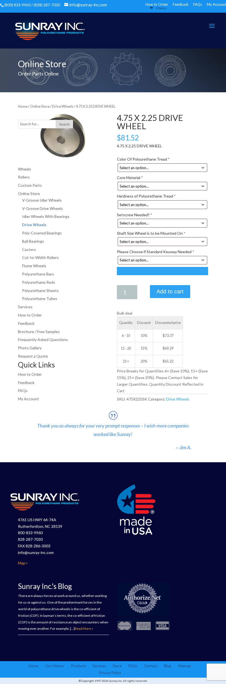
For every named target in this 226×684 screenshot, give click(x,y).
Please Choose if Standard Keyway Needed (155, 251)
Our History (54, 666)
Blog (167, 666)
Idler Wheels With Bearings (45, 216)
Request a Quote (33, 356)
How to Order (30, 315)
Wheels (24, 169)
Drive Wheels (62, 106)
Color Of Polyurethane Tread (143, 159)
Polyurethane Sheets (40, 290)
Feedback (181, 4)
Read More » (84, 628)
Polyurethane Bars (38, 274)
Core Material (129, 177)
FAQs (197, 4)
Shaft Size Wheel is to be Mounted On (151, 233)
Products (78, 666)
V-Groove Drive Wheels (42, 208)
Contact (150, 666)
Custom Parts (30, 185)
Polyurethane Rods (38, 282)
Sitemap (184, 666)
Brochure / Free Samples (39, 331)
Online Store (40, 106)
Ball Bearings (33, 241)
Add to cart (170, 291)
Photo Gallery (30, 347)
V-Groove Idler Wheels (42, 200)
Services (25, 306)
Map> (23, 563)
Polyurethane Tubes (39, 298)
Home (23, 106)
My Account (216, 4)
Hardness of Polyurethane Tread (146, 196)
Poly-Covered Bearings (42, 233)
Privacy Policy (110, 673)
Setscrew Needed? (134, 214)
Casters (29, 249)
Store (117, 666)
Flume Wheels (34, 265)
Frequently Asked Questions (43, 339)
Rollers (24, 177)
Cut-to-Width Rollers (40, 257)
